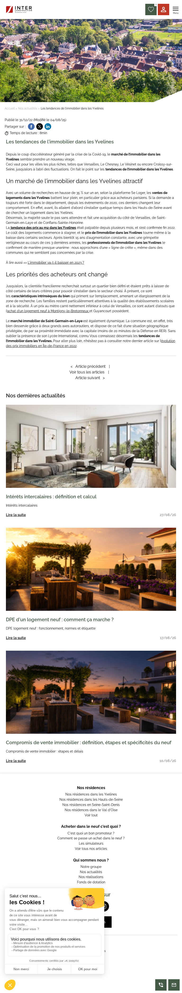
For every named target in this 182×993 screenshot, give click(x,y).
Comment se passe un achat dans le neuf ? (91, 838)
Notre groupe (91, 867)
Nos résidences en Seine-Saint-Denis (91, 805)
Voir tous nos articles (91, 849)
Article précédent (88, 366)
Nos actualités (27, 108)
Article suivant (90, 378)
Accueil (10, 108)
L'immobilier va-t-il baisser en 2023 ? (56, 262)
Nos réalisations (91, 877)
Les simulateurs (91, 843)
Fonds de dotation (91, 882)
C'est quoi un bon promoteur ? (91, 833)
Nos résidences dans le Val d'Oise (91, 810)
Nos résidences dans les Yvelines (91, 794)
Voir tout (91, 815)
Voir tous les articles (87, 372)
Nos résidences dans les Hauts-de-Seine (91, 799)
